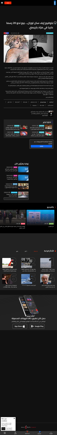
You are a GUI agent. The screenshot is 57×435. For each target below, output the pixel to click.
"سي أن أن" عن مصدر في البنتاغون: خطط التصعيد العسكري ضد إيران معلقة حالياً (10, 178)
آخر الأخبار (15, 167)
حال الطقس (51, 223)
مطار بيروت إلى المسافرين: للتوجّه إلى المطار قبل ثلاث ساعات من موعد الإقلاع (28, 270)
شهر (17, 251)
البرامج (15, 433)
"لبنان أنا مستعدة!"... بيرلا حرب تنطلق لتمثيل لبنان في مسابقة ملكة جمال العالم (37, 134)
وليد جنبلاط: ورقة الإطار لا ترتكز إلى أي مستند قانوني (48, 286)
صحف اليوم (15, 184)
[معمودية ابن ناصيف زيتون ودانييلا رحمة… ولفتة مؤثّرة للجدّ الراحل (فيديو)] (9, 281)
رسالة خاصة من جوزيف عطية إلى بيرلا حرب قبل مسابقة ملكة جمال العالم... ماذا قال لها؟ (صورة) (12, 128)
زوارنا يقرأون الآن (21, 163)
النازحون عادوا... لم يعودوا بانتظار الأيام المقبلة (11, 195)
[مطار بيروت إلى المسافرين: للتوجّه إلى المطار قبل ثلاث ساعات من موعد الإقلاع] (28, 265)
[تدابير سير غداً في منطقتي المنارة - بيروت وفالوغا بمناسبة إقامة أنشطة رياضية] (9, 265)
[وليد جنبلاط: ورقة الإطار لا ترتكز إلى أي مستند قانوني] (47, 281)
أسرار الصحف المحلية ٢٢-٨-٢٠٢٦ (29, 285)
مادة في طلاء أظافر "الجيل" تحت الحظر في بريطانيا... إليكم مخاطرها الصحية (12, 134)
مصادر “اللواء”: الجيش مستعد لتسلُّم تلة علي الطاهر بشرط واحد (48, 270)
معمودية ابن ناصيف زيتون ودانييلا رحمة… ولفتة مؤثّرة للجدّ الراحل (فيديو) (10, 286)
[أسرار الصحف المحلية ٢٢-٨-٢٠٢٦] (28, 281)
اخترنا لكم (47, 122)
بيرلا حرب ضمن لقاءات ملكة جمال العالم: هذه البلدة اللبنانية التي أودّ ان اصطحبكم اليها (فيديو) (37, 128)
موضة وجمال (41, 125)
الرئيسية (51, 433)
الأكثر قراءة (49, 251)
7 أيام (26, 251)
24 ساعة (36, 251)
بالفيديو (50, 207)
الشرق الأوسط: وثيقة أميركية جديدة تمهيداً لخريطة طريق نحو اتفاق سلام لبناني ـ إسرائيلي (10, 186)
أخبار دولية (23, 223)
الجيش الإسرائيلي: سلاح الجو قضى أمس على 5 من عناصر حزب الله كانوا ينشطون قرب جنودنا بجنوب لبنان (11, 169)
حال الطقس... (51, 226)
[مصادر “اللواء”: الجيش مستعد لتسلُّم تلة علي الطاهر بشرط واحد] (47, 265)
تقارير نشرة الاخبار (14, 192)
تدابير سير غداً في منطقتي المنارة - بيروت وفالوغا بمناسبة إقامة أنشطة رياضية (10, 270)
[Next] (2, 219)
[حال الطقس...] (40, 219)
